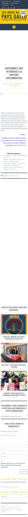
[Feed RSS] (8, 8)
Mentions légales (6, 510)
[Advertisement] (14, 49)
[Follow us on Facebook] (11, 8)
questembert (16, 175)
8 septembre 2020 (14, 369)
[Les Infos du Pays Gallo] (14, 15)
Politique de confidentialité (10, 508)
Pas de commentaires (15, 83)
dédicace (10, 175)
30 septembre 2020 (14, 341)
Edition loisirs (5, 3)
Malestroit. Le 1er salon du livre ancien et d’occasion (14, 366)
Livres (5, 83)
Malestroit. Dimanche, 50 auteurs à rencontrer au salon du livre (14, 338)
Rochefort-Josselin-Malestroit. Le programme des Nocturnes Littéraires (14, 394)
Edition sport (17, 1)
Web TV (12, 5)
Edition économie (14, 3)
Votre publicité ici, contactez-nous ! (9, 487)
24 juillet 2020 (14, 397)
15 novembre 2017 (14, 85)
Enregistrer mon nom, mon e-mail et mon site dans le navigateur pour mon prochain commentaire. (13, 465)
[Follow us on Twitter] (14, 8)
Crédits (19, 510)
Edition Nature (5, 5)
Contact (4, 8)
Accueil (3, 506)
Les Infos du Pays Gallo (6, 1)
